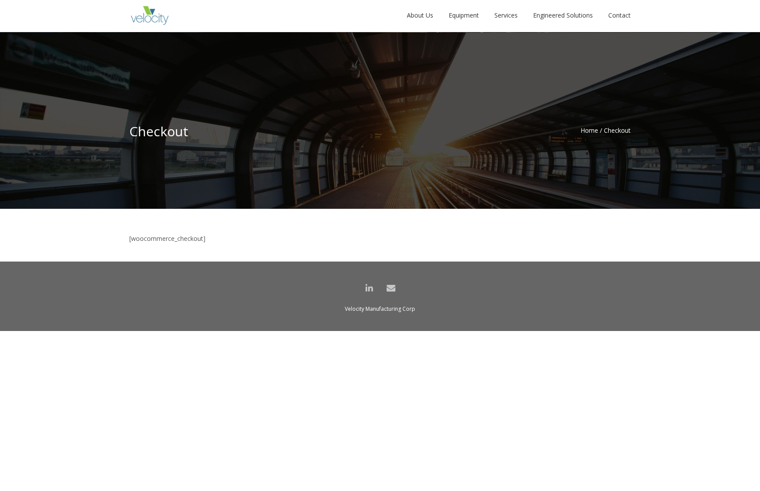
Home (589, 130)
